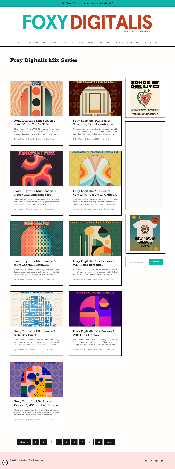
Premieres (104, 43)
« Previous (24, 442)
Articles (66, 43)
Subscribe (155, 262)
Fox (87, 3)
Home (21, 43)
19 (99, 442)
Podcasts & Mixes (85, 43)
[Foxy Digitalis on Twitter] (156, 460)
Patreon (119, 43)
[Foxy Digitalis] (87, 23)
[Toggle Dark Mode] (5, 462)
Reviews (52, 43)
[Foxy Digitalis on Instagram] (151, 460)
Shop (138, 43)
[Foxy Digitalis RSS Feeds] (162, 460)
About (130, 43)
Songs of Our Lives (36, 43)
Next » (109, 442)
